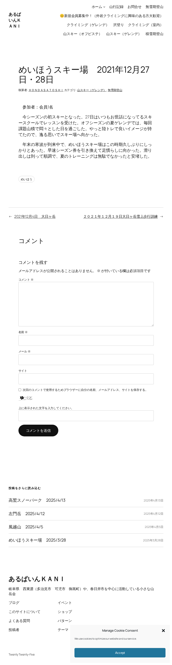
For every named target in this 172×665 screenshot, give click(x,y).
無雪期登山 (115, 90)
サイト (22, 371)
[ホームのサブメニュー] (104, 7)
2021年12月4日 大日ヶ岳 (35, 216)
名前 (23, 332)
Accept (120, 653)
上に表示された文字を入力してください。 (46, 408)
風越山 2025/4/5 (26, 527)
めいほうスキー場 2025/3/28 (37, 540)
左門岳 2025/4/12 (27, 513)
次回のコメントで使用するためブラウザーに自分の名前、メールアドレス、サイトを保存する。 (85, 390)
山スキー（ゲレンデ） (91, 90)
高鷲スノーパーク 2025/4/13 (37, 500)
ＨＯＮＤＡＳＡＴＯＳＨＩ (46, 90)
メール (24, 351)
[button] (163, 630)
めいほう (27, 179)
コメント (26, 279)
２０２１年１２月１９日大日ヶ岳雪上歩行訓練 (120, 216)
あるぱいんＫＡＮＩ (15, 20)
